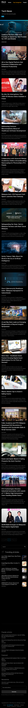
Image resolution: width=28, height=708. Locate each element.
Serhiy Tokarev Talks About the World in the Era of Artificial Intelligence (12, 258)
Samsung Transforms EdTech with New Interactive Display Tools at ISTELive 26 (12, 673)
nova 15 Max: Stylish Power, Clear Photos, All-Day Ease (11, 556)
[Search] (25, 546)
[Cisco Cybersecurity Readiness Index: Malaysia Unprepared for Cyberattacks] (14, 279)
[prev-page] (2, 540)
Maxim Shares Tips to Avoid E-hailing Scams (12, 392)
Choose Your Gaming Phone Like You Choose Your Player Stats (13, 640)
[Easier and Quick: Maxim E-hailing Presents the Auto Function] (14, 449)
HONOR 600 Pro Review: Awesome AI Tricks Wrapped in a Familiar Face (10, 583)
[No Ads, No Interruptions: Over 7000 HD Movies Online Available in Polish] (14, 85)
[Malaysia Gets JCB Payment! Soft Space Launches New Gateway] (14, 185)
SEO (3, 16)
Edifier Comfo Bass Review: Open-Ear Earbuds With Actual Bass (12, 663)
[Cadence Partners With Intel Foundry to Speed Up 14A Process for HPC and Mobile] (14, 31)
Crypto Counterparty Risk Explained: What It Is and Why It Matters (13, 658)
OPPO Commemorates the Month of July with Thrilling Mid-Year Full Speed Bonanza (13, 635)
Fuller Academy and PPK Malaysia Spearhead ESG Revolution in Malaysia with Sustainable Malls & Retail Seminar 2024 (13, 426)
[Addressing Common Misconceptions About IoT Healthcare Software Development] (14, 117)
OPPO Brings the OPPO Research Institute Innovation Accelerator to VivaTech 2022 (12, 645)
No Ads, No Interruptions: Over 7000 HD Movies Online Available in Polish (13, 96)
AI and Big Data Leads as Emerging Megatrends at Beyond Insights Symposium (13, 324)
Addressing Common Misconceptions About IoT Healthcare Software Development (13, 128)
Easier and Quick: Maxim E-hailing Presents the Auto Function (13, 460)
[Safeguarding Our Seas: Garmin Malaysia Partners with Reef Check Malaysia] (14, 215)
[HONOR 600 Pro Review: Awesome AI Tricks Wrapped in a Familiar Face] (24, 584)
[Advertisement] (14, 603)
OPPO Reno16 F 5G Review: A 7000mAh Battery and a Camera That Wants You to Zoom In (12, 668)
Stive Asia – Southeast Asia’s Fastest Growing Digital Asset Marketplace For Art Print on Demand (11, 359)
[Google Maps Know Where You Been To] (24, 563)
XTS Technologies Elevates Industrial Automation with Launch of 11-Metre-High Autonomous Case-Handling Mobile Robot (13, 492)
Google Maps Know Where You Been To (10, 563)
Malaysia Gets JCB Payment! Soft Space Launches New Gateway (13, 195)
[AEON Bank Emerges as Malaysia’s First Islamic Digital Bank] (14, 515)
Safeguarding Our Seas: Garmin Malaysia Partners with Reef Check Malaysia (13, 226)
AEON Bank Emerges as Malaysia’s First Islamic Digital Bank (13, 526)
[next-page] (15, 540)
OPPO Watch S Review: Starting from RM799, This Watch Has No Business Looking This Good (10, 577)
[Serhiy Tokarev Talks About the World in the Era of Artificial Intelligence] (14, 247)
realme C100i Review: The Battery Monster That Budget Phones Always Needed (10, 570)
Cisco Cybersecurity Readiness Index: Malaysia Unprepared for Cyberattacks (12, 290)
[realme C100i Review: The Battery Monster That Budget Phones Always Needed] (24, 570)
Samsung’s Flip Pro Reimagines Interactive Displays (12, 650)
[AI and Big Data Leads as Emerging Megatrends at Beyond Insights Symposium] (14, 313)
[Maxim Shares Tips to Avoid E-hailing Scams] (14, 382)
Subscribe (14, 691)
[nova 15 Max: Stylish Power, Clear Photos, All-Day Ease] (24, 557)
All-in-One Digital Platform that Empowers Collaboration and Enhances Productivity (12, 64)
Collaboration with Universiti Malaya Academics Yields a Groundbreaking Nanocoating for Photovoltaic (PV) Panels (13, 161)
